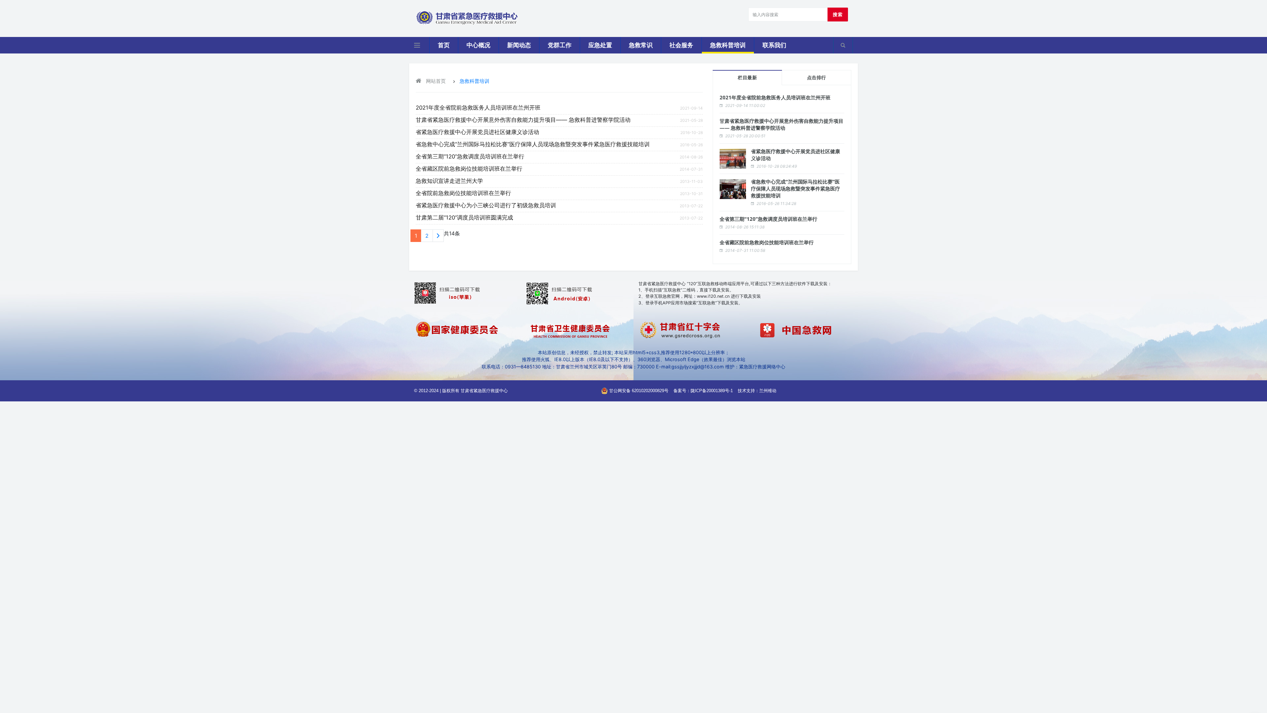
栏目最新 (747, 77)
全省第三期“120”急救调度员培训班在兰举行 (470, 156)
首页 (444, 45)
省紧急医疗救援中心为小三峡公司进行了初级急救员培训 (486, 205)
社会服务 (681, 45)
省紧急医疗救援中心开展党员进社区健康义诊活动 (477, 132)
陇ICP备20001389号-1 (712, 390)
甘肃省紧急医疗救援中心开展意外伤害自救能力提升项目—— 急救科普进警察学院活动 (523, 120)
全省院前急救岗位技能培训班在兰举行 (463, 193)
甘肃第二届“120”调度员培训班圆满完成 (464, 217)
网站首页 (435, 81)
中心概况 (478, 45)
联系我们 (774, 45)
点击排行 (816, 77)
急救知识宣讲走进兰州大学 (449, 181)
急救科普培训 (728, 45)
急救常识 (641, 45)
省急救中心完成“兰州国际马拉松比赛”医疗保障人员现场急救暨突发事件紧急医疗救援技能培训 (533, 144)
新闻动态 (519, 45)
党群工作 (559, 45)
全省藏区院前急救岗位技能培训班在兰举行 (469, 168)
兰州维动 (767, 390)
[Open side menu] (417, 45)
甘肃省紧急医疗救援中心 (484, 390)
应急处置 (600, 45)
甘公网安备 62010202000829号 (638, 390)
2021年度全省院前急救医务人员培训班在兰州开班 (478, 107)
